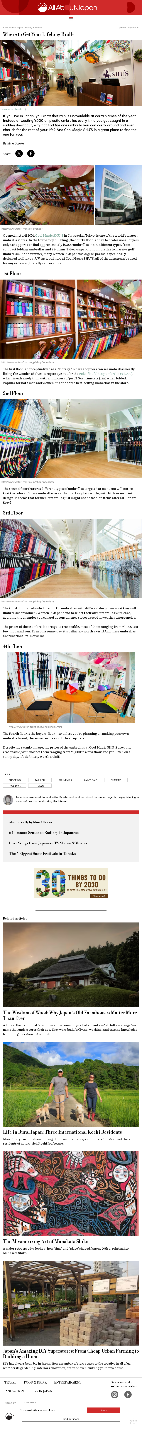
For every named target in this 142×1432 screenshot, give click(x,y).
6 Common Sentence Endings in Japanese (44, 833)
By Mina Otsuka (13, 143)
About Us (10, 1402)
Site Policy (30, 1402)
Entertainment (67, 1382)
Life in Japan (41, 1391)
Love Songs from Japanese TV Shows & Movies (48, 843)
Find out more (71, 1418)
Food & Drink (35, 1382)
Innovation (14, 1391)
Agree (103, 1410)
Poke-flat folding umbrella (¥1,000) (105, 373)
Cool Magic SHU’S (49, 235)
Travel (10, 1382)
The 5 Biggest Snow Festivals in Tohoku (42, 854)
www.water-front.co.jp (14, 109)
